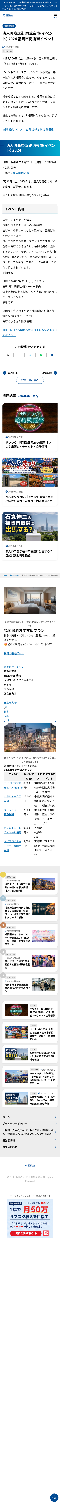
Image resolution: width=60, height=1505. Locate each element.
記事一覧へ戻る (30, 380)
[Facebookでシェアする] (19, 355)
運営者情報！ (9, 1140)
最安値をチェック (14, 667)
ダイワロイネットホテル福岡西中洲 (12, 845)
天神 (6, 716)
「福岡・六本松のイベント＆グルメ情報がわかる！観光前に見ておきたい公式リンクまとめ (28, 1131)
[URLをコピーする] (52, 355)
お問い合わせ (9, 1147)
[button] (5, 722)
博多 (6, 711)
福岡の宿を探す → (14, 653)
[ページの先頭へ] (54, 1497)
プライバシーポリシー (14, 1123)
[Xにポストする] (7, 355)
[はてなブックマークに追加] (30, 355)
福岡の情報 (9, 25)
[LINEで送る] (41, 355)
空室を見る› (10, 702)
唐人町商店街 (21, 173)
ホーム (6, 1117)
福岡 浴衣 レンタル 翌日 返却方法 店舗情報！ (29, 129)
